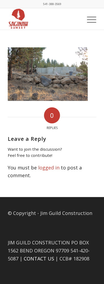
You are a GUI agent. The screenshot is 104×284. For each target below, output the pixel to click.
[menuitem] (89, 19)
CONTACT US (39, 258)
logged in (48, 167)
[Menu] (89, 19)
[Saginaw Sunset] (43, 19)
